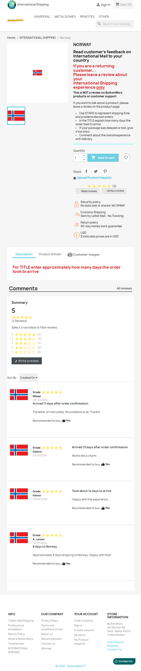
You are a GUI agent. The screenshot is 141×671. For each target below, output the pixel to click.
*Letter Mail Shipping (21, 620)
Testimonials (16, 643)
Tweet (95, 171)
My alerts (80, 635)
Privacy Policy (49, 620)
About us (47, 634)
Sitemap (46, 648)
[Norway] (19, 394)
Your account (86, 614)
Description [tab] (24, 254)
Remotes (87, 17)
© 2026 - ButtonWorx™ (70, 666)
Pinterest (105, 171)
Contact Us (114, 649)
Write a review (27, 361)
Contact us (48, 643)
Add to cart (103, 157)
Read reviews (89, 191)
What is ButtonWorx (20, 639)
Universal (42, 17)
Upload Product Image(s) (94, 178)
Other (104, 17)
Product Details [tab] (50, 254)
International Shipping (33, 4)
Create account (84, 630)
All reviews (124, 288)
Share (86, 171)
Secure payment (51, 639)
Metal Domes (65, 17)
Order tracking (83, 620)
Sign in (78, 625)
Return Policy (16, 634)
